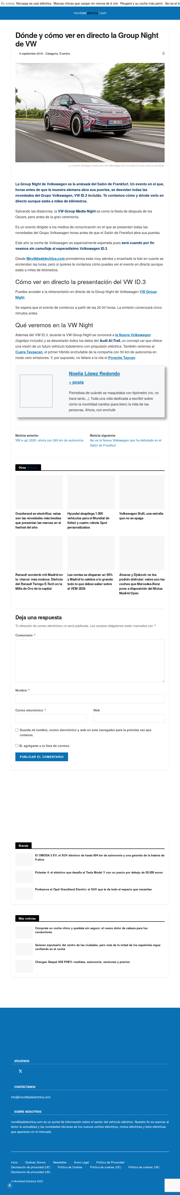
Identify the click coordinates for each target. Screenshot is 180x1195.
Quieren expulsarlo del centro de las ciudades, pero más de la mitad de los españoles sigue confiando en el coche (97, 947)
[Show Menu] (13, 13)
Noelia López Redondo (94, 373)
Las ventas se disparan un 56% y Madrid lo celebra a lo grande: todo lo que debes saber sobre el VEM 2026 (90, 581)
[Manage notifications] (9, 1185)
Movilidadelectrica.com (46, 258)
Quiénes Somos (35, 1162)
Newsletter (60, 1162)
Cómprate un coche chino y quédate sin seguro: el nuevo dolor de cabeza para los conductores (91, 930)
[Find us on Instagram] (28, 1071)
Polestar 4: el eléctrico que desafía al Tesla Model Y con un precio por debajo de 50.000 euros (99, 872)
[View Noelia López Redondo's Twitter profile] (61, 391)
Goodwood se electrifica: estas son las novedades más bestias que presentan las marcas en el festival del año (38, 520)
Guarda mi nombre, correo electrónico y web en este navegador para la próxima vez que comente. (85, 732)
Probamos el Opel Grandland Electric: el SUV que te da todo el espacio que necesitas (93, 889)
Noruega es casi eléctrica (33, 3)
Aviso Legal (81, 1162)
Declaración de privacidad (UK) (30, 1172)
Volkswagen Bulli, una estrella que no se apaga (141, 515)
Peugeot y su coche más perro (141, 3)
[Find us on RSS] (35, 1071)
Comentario (25, 635)
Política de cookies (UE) (105, 1167)
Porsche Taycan (121, 357)
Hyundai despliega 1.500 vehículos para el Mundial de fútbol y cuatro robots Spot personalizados (88, 520)
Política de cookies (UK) (143, 1167)
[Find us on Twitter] (20, 1071)
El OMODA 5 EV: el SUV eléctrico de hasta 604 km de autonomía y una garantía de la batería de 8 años (99, 857)
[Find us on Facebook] (12, 1071)
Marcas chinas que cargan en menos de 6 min (86, 3)
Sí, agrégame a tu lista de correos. (44, 745)
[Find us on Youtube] (43, 1071)
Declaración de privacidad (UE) (30, 1167)
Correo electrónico (30, 710)
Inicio (14, 1162)
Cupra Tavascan (29, 351)
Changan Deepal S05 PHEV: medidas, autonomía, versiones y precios (82, 962)
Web (96, 710)
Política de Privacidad (110, 1162)
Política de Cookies (70, 1167)
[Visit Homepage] (90, 13)
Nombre (22, 690)
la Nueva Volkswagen (133, 334)
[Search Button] (167, 13)
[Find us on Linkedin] (50, 1071)
